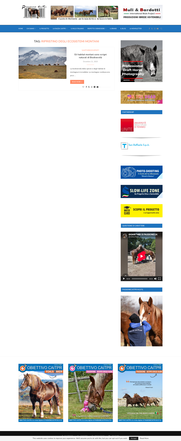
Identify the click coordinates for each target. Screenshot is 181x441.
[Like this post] (83, 87)
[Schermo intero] (159, 278)
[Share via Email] (97, 87)
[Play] (124, 278)
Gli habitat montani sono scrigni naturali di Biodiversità (90, 56)
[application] (142, 256)
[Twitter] (152, 28)
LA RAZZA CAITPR (59, 29)
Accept (133, 438)
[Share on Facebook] (86, 87)
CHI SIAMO (30, 29)
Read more (76, 82)
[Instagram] (155, 28)
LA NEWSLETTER (136, 29)
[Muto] (155, 278)
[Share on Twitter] (89, 87)
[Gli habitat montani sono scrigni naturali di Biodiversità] (42, 63)
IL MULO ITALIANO (77, 29)
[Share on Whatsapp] (91, 87)
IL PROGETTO (44, 29)
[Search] (161, 28)
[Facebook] (149, 28)
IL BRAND (113, 29)
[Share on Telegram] (94, 87)
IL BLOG (123, 29)
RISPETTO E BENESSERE (96, 29)
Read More (144, 438)
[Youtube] (157, 28)
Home (20, 29)
